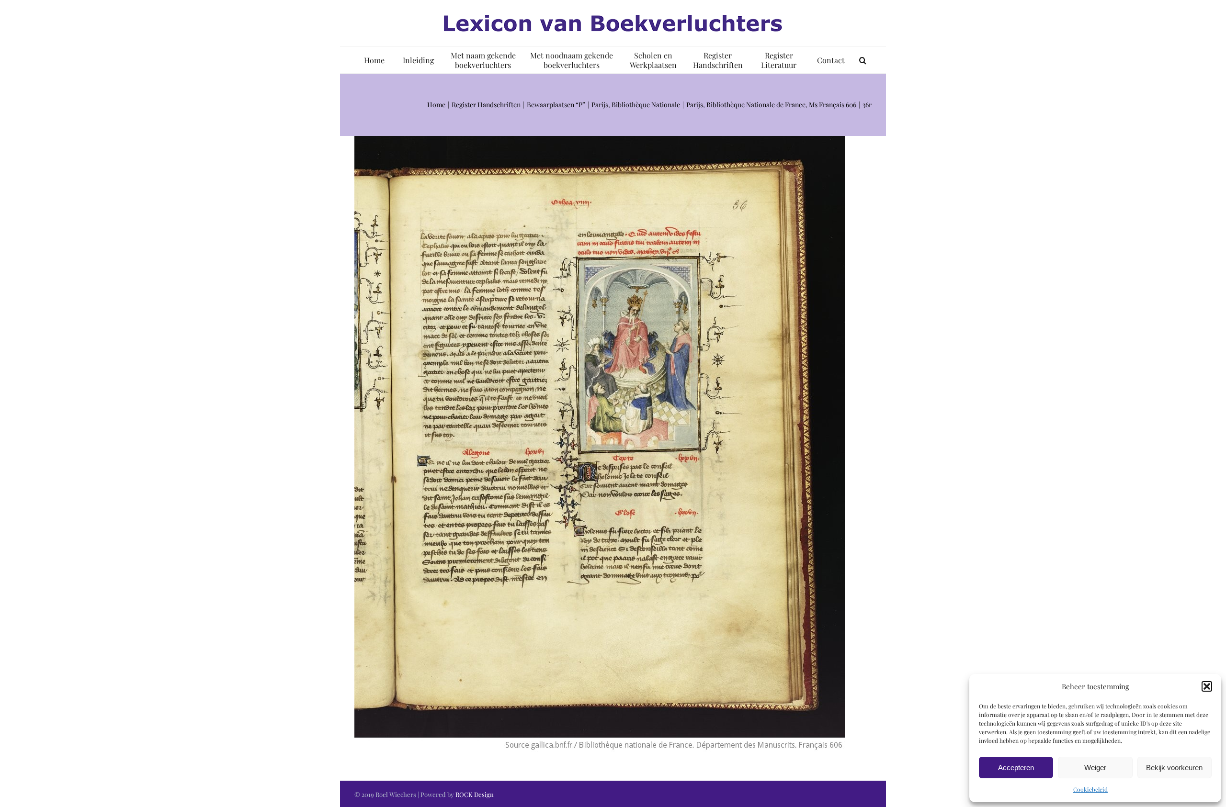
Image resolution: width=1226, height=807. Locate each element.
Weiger (1095, 767)
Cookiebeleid (1090, 789)
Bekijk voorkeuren (1174, 767)
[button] (1207, 686)
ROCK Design (474, 794)
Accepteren (1016, 767)
